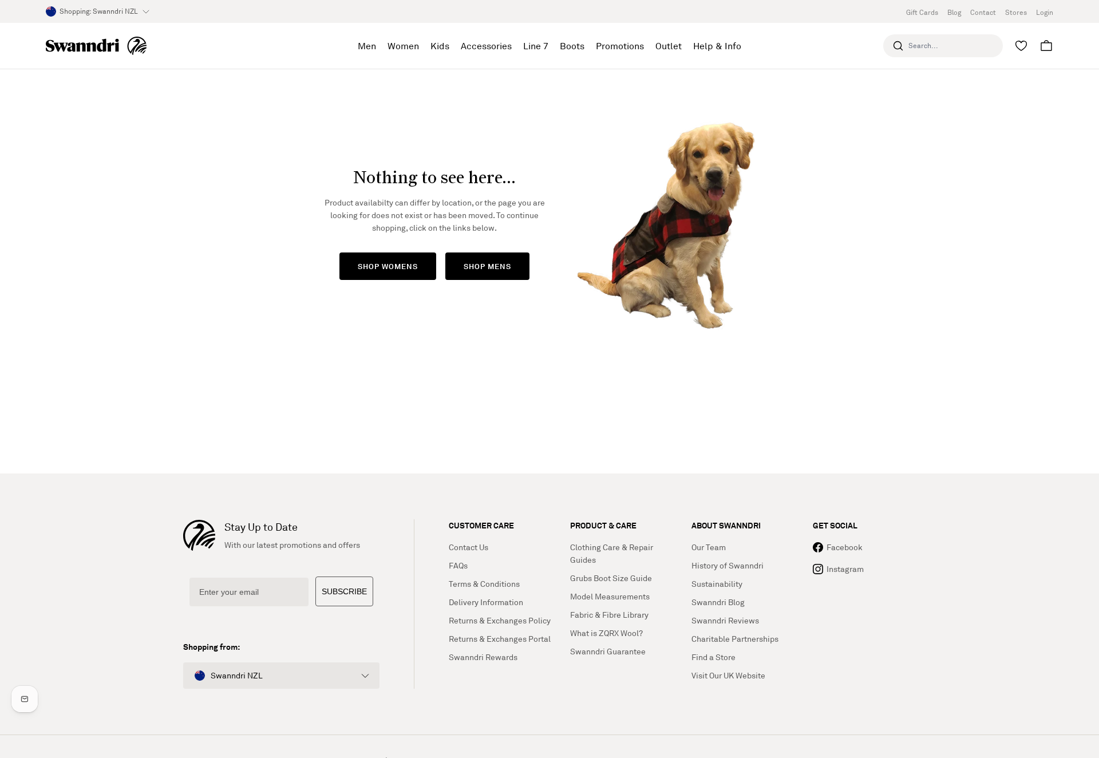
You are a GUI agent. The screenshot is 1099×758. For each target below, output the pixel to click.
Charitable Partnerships (734, 638)
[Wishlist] (1021, 46)
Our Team (708, 547)
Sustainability (716, 584)
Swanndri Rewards (483, 657)
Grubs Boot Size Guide (611, 578)
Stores (1016, 12)
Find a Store (713, 657)
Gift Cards (922, 12)
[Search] (898, 46)
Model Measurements (610, 596)
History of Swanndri (727, 565)
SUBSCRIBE (344, 591)
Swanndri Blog (718, 602)
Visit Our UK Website (728, 675)
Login (1044, 12)
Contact (983, 12)
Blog (954, 12)
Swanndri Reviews (725, 620)
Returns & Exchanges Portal (500, 638)
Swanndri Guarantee (608, 651)
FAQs (458, 565)
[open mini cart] (1046, 46)
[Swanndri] (96, 46)
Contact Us (468, 547)
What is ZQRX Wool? (606, 633)
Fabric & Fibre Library (609, 614)
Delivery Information (486, 602)
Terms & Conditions (484, 584)
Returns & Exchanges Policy (500, 620)
